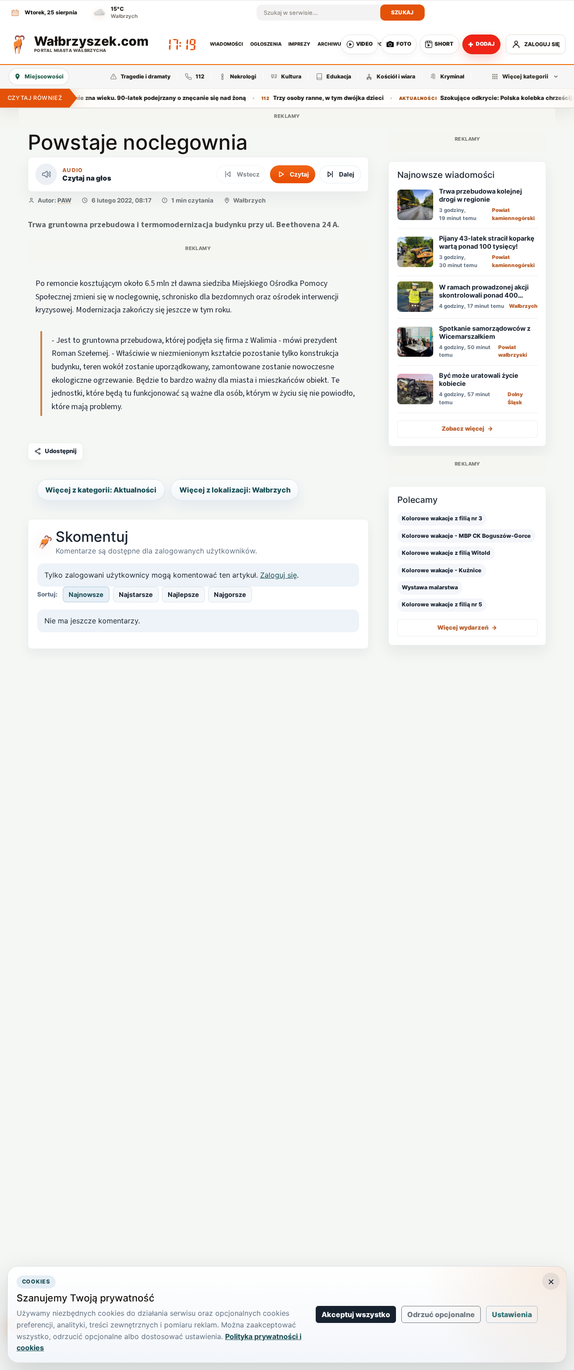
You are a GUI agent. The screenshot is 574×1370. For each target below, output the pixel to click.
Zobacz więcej (467, 428)
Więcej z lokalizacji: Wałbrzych (235, 489)
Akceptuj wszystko (356, 1314)
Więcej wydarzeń (467, 627)
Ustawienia (512, 1314)
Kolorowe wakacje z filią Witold (446, 552)
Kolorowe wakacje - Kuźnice (442, 569)
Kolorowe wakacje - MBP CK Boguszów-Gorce (466, 535)
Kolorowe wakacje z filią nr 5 (442, 604)
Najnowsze (86, 594)
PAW (64, 200)
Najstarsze (136, 594)
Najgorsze (230, 594)
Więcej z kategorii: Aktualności (101, 489)
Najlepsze (183, 594)
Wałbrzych (249, 200)
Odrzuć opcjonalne (441, 1314)
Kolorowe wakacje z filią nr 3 (442, 518)
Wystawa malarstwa (430, 587)
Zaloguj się (278, 574)
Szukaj (402, 12)
